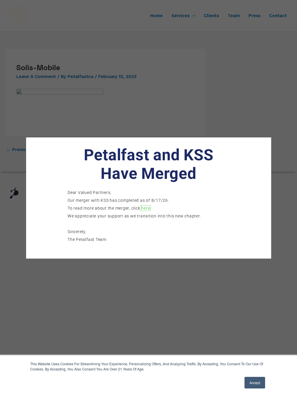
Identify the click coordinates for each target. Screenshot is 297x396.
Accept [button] (254, 382)
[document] (148, 198)
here (145, 208)
